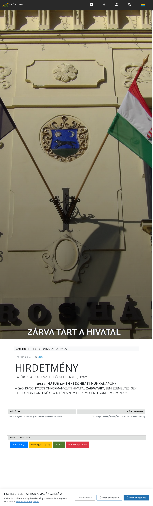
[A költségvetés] (117, 4)
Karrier (59, 444)
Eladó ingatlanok (77, 444)
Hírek (40, 357)
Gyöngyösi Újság (40, 444)
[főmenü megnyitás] (146, 6)
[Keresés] (129, 4)
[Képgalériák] (91, 4)
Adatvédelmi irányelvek (27, 501)
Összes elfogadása (136, 497)
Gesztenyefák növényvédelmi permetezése (35, 416)
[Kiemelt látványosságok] (104, 4)
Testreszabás (85, 497)
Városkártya (19, 444)
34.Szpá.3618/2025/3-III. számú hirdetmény (118, 416)
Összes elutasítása (109, 497)
